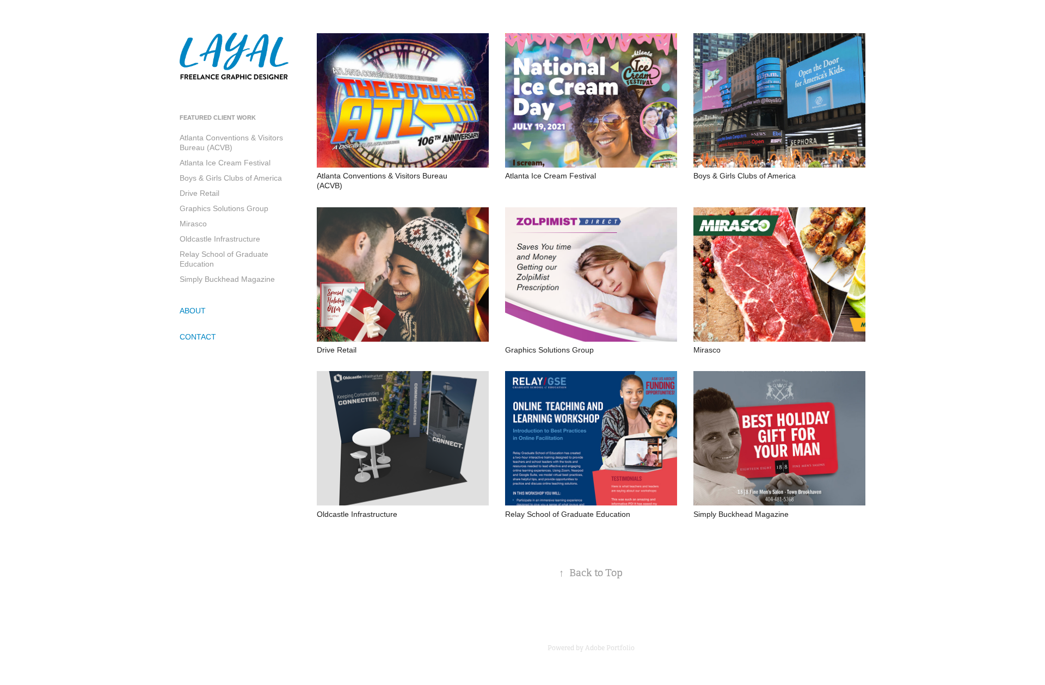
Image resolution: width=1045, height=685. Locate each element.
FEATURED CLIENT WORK (218, 117)
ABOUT (193, 310)
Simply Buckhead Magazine (227, 279)
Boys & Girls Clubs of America (231, 178)
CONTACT (198, 336)
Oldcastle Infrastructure (220, 238)
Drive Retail (199, 193)
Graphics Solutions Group (224, 208)
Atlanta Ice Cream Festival (225, 162)
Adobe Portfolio (610, 648)
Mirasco (193, 223)
